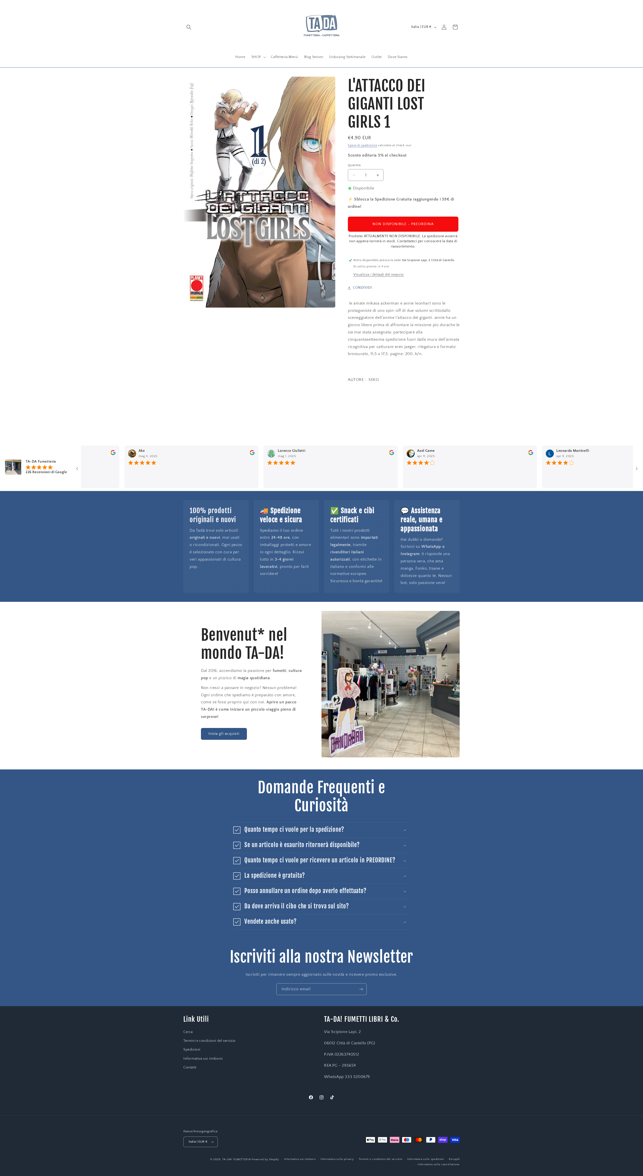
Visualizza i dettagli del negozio (378, 275)
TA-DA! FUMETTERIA (236, 1159)
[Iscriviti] (360, 989)
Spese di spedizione (362, 145)
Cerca (188, 1032)
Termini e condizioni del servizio (209, 1041)
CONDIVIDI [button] (362, 288)
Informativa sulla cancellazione (439, 1164)
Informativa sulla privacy (337, 1159)
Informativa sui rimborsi (203, 1059)
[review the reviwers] (85, 454)
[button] (188, 27)
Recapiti (454, 1159)
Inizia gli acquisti (223, 733)
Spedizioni (191, 1050)
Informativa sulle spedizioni (425, 1159)
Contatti (189, 1067)
